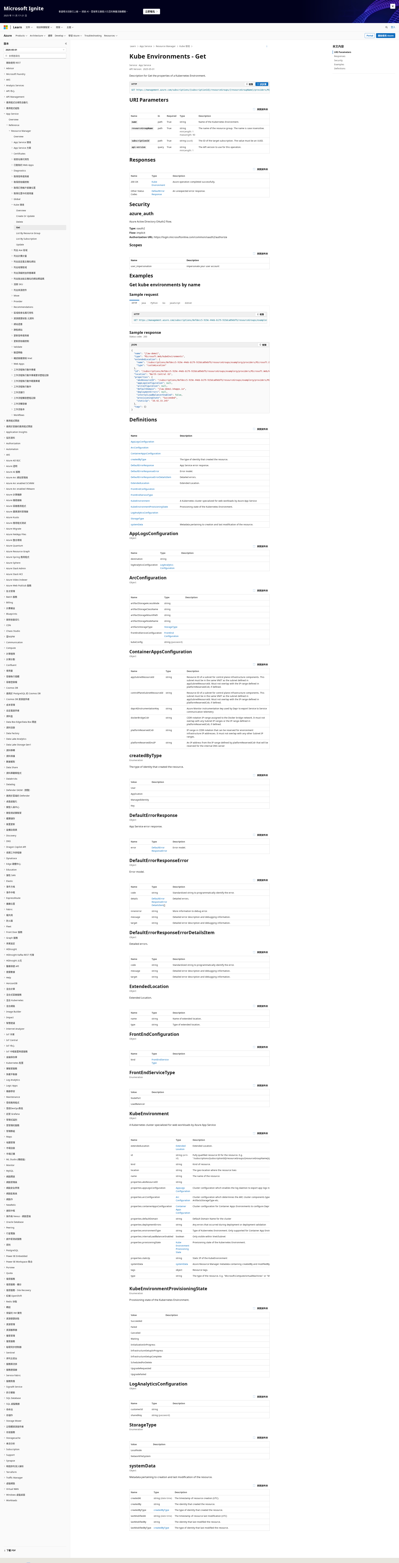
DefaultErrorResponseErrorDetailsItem (151, 477)
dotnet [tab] (188, 302)
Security (338, 60)
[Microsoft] (6, 27)
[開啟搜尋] (386, 27)
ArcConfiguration (140, 447)
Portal (370, 35)
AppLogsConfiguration (142, 441)
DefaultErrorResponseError (145, 471)
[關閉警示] (392, 6)
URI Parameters (342, 52)
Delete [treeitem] (19, 221)
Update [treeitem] (20, 244)
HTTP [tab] (134, 302)
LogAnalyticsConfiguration (144, 512)
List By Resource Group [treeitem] (28, 233)
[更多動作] (267, 46)
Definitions (339, 68)
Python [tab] (154, 302)
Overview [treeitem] (13, 119)
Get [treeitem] (18, 227)
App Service (146, 46)
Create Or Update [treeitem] (25, 216)
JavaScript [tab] (175, 302)
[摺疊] (66, 43)
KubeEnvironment (140, 500)
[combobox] (35, 49)
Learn (133, 46)
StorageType (137, 518)
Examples (339, 64)
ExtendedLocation (140, 483)
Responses (339, 56)
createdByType (138, 459)
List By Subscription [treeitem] (26, 238)
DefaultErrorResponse (142, 465)
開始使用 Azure (386, 35)
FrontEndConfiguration (143, 488)
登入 (393, 27)
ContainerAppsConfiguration (146, 453)
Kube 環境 (184, 46)
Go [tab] (163, 302)
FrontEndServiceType (142, 494)
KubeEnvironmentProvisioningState (149, 506)
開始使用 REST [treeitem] (13, 62)
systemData (137, 524)
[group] (199, 90)
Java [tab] (144, 302)
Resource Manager (166, 46)
